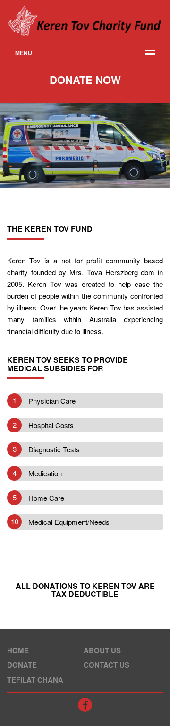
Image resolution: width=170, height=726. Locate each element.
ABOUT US (102, 650)
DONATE (22, 665)
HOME (18, 650)
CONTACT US (106, 665)
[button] (77, 181)
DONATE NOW (85, 79)
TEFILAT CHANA (35, 680)
